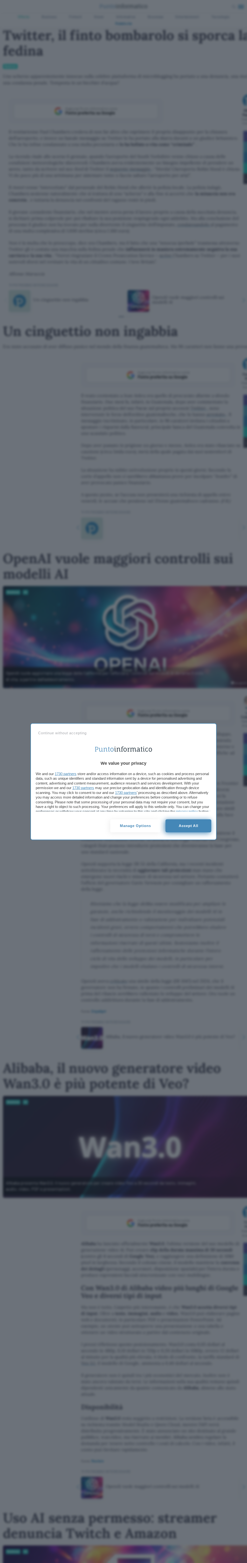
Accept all (188, 826)
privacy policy (187, 811)
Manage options (135, 826)
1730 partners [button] (65, 774)
